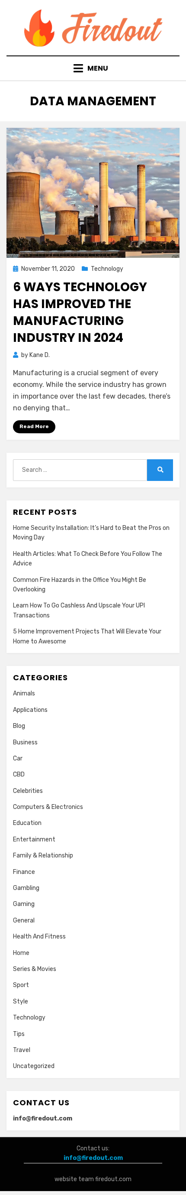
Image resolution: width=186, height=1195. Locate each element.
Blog (19, 726)
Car (17, 758)
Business (25, 742)
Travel (21, 1050)
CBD (19, 774)
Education (27, 823)
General (24, 920)
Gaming (24, 904)
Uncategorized (34, 1066)
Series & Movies (34, 969)
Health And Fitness (39, 936)
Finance (24, 872)
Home (21, 953)
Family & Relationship (43, 855)
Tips (19, 1034)
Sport (21, 985)
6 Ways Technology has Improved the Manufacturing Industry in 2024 (80, 313)
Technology (107, 269)
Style (20, 1001)
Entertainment (34, 839)
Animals (24, 693)
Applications (30, 710)
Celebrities (28, 791)
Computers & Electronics (48, 807)
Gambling (26, 888)
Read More (34, 426)
